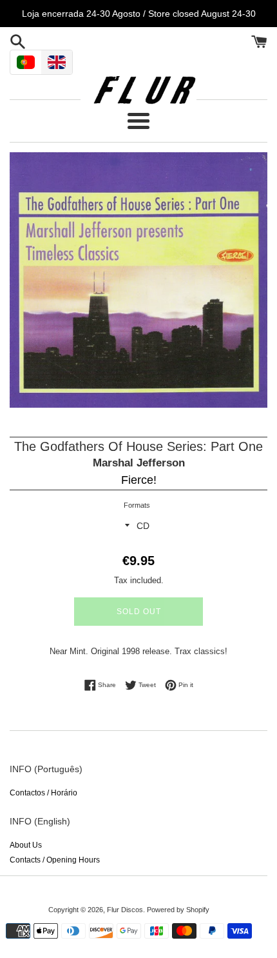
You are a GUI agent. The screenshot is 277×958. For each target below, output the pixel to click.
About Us (26, 845)
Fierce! (139, 480)
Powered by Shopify (178, 909)
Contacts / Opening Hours (55, 859)
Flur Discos (125, 909)
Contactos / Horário (43, 792)
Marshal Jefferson (139, 463)
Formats (137, 505)
